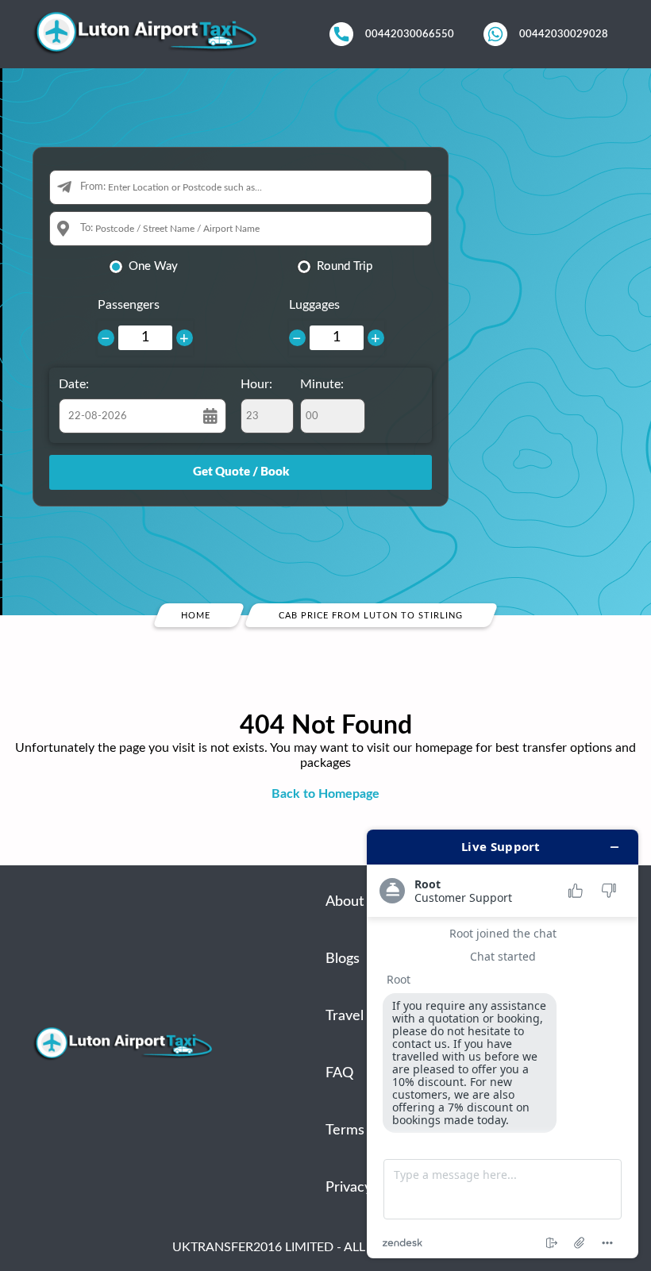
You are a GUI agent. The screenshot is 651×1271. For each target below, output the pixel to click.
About (345, 902)
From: (93, 187)
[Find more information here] (502, 1044)
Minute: (322, 384)
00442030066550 (409, 34)
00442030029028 (563, 34)
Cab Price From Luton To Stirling (371, 615)
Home (195, 615)
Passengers (129, 304)
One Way (153, 266)
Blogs (343, 959)
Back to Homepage (325, 794)
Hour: (256, 384)
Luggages (314, 304)
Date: (74, 384)
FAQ (339, 1073)
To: (86, 228)
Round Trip (344, 266)
